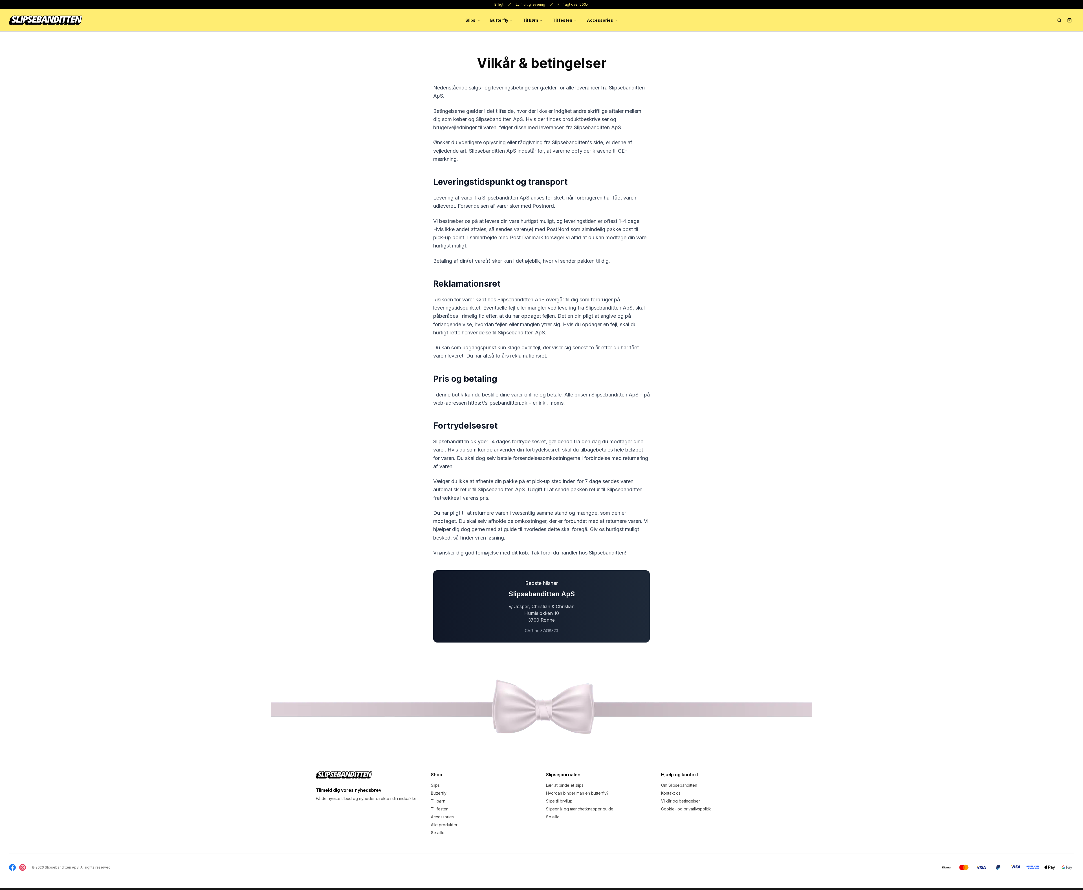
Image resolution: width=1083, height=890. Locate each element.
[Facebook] (12, 867)
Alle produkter (444, 824)
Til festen (562, 20)
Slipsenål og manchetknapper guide (579, 808)
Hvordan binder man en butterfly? (577, 793)
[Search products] (1059, 20)
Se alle (437, 832)
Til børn (530, 20)
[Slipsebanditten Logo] (344, 775)
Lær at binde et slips (565, 785)
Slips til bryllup (559, 801)
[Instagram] (22, 867)
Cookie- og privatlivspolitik (686, 808)
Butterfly (499, 20)
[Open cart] (1069, 20)
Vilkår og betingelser (680, 801)
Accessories (600, 20)
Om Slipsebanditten (679, 785)
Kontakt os (671, 793)
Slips (470, 20)
